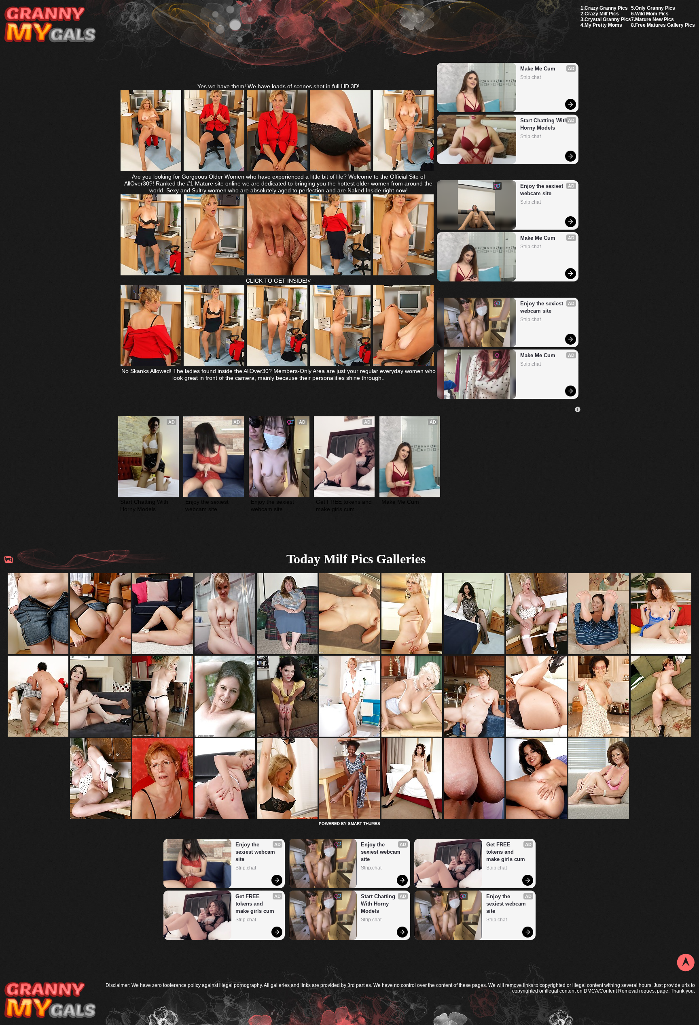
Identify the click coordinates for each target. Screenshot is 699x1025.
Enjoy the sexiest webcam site (542, 189)
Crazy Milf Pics (602, 14)
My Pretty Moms (603, 25)
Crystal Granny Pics (608, 19)
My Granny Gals (50, 25)
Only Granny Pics (655, 8)
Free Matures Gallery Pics (665, 25)
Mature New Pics (654, 19)
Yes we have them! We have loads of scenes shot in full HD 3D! (278, 86)
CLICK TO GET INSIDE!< (278, 280)
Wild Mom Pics (652, 14)
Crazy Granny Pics (606, 8)
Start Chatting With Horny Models (544, 124)
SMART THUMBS (364, 823)
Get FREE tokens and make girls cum (344, 505)
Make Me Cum (537, 69)
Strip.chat (530, 77)
